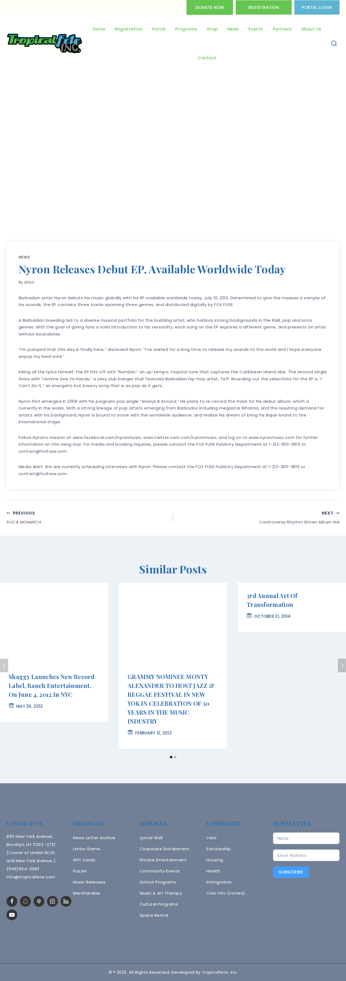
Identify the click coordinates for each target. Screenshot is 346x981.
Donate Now (209, 7)
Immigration (219, 882)
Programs (186, 29)
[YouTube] (11, 914)
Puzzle (79, 871)
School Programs (158, 882)
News (233, 29)
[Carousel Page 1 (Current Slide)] (171, 757)
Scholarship (218, 849)
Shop (212, 29)
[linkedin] (66, 901)
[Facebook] (11, 901)
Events (255, 29)
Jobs (211, 838)
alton (29, 282)
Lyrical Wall (151, 838)
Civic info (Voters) (225, 893)
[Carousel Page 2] (175, 757)
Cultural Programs (159, 904)
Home (99, 29)
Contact (207, 58)
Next (342, 665)
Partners (282, 29)
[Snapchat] (25, 901)
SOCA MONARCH (23, 517)
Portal (159, 29)
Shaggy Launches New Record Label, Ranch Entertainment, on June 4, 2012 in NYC (52, 685)
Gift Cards (84, 860)
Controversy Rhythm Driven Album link (299, 517)
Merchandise (86, 893)
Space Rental (154, 915)
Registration (263, 7)
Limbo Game (86, 849)
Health (213, 871)
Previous (4, 665)
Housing (214, 860)
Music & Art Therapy (161, 893)
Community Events (160, 871)
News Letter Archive (94, 838)
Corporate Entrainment (165, 849)
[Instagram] (52, 901)
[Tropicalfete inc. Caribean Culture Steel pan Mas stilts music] (44, 43)
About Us (311, 29)
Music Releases (89, 882)
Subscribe (291, 872)
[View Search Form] (334, 43)
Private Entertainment (163, 860)
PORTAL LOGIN (317, 7)
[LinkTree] (39, 901)
